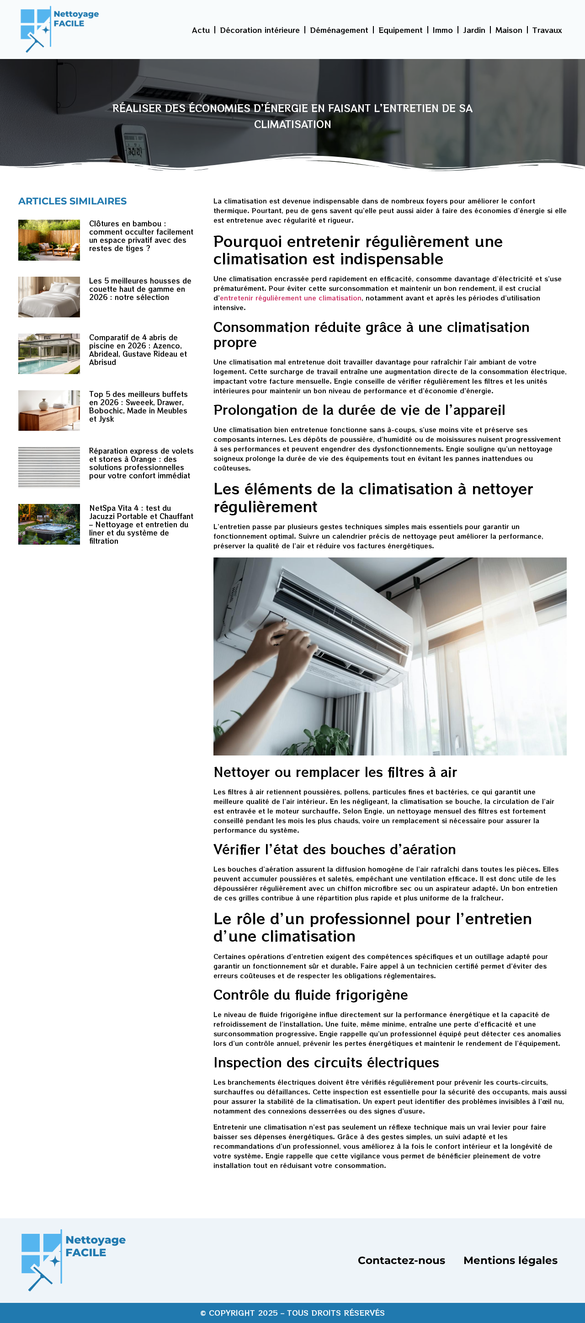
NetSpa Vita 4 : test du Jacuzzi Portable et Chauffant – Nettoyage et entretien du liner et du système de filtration (141, 524)
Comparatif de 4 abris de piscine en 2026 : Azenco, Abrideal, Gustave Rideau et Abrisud (138, 349)
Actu (201, 29)
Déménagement (339, 29)
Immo (443, 29)
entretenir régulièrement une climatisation (291, 297)
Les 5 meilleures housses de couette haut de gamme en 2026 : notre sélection (140, 289)
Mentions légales (510, 1260)
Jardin (474, 29)
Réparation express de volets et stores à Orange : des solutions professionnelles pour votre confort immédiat (141, 463)
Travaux (547, 29)
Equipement (400, 29)
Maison (508, 29)
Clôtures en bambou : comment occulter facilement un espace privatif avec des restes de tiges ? (141, 236)
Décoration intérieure (260, 29)
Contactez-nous (401, 1260)
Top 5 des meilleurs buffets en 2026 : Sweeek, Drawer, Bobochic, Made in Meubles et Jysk (138, 406)
